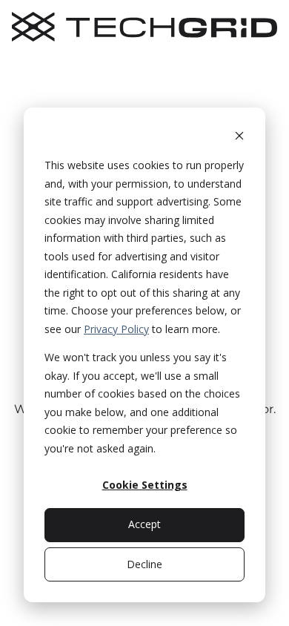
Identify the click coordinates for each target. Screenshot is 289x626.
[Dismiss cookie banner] (239, 137)
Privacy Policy (116, 329)
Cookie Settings (144, 485)
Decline (144, 564)
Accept (144, 524)
